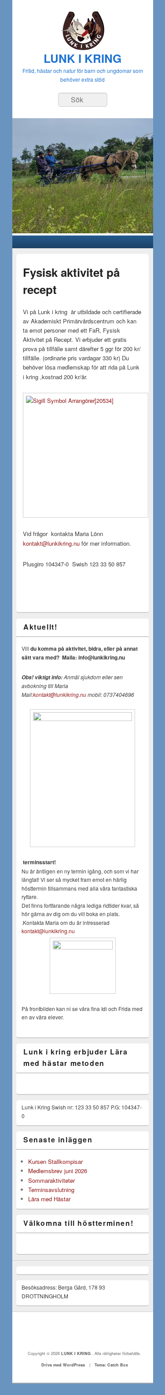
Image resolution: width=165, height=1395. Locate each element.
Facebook (82, 1331)
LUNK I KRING (82, 58)
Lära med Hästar (49, 1199)
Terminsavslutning (51, 1189)
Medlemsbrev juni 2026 (57, 1171)
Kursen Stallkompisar (55, 1161)
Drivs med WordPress (63, 1365)
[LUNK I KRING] (82, 47)
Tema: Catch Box (111, 1365)
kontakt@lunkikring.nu (52, 543)
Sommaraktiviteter (51, 1180)
